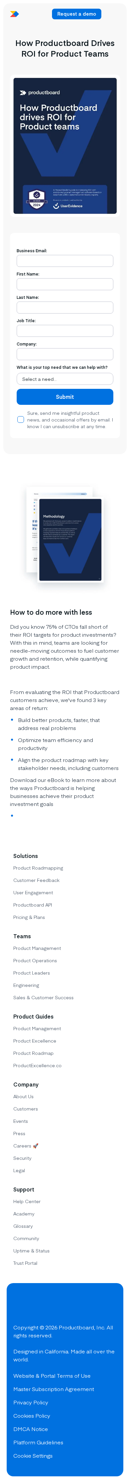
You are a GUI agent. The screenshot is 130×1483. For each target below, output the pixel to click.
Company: (27, 344)
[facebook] (20, 1305)
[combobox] (65, 379)
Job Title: (26, 320)
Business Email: (32, 250)
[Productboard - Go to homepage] (14, 14)
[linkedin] (68, 1305)
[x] (44, 1305)
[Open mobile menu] (112, 14)
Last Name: (28, 297)
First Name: (28, 274)
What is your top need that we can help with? (62, 367)
